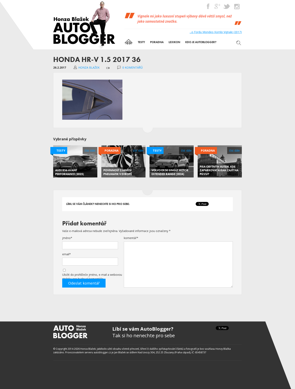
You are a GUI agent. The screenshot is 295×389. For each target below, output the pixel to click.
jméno (67, 238)
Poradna (112, 150)
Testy (60, 150)
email (66, 254)
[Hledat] (239, 43)
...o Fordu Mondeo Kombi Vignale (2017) (216, 32)
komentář (131, 238)
